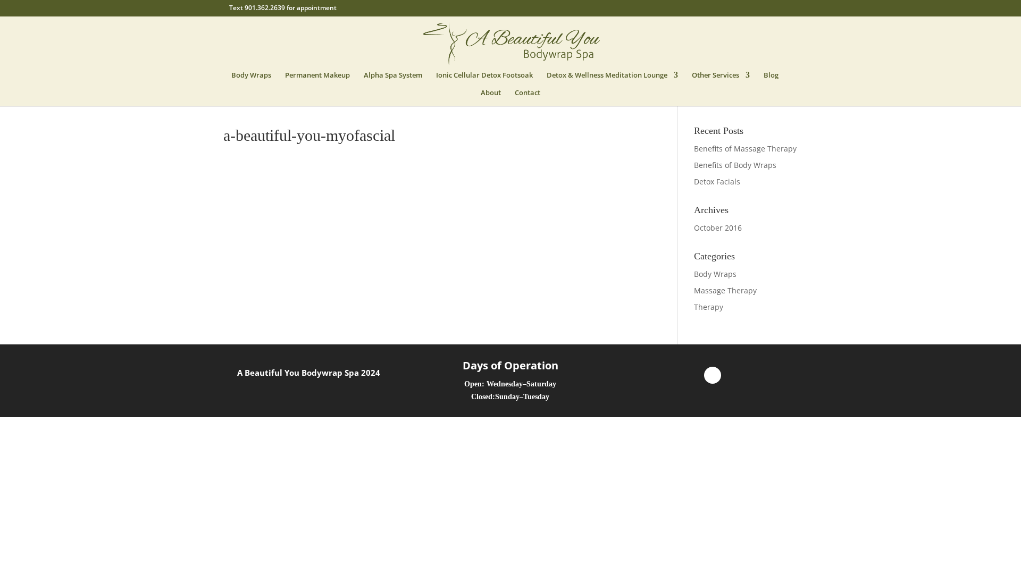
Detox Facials (717, 181)
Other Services (715, 75)
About (491, 93)
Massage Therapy (725, 290)
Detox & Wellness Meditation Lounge (607, 75)
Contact (527, 93)
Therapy (708, 307)
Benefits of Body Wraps (735, 165)
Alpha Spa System (393, 75)
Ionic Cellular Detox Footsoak (484, 75)
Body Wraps (251, 75)
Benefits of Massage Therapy (745, 149)
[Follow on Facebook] (712, 375)
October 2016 (718, 228)
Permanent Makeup (317, 75)
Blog (771, 75)
